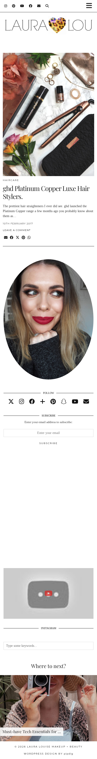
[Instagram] (5, 6)
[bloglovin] (42, 402)
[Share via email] (6, 237)
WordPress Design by (48, 753)
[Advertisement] (48, 508)
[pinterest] (53, 402)
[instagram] (21, 402)
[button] (90, 6)
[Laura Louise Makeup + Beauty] (48, 23)
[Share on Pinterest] (23, 237)
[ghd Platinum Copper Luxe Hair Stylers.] (48, 114)
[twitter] (11, 402)
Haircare (11, 180)
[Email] (39, 6)
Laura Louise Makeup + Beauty (54, 746)
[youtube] (75, 402)
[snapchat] (64, 402)
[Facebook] (30, 6)
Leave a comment (17, 230)
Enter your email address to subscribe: (48, 422)
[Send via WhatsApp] (29, 237)
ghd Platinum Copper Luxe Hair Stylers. (46, 192)
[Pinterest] (14, 6)
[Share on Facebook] (12, 237)
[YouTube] (22, 6)
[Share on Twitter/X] (17, 237)
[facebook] (32, 402)
